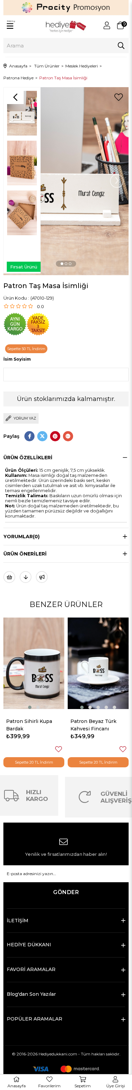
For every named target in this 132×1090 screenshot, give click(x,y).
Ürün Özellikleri (27, 458)
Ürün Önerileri (25, 554)
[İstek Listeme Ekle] (9, 577)
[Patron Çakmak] (98, 663)
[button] (62, 264)
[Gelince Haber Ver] (42, 577)
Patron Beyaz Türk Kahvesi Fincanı (29, 725)
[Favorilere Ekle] (118, 97)
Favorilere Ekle (58, 749)
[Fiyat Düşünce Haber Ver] (25, 577)
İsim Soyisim (17, 359)
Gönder (66, 892)
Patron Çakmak (89, 721)
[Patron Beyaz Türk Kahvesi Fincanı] (33, 663)
